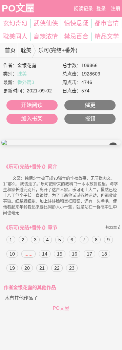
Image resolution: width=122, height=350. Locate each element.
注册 (115, 8)
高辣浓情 (46, 36)
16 (74, 254)
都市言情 (107, 23)
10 (12, 254)
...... (28, 254)
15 (59, 254)
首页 (10, 50)
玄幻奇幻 (15, 23)
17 (89, 254)
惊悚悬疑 (76, 23)
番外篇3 (25, 82)
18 (104, 254)
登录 (101, 8)
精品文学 (107, 36)
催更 (90, 105)
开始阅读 (32, 105)
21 (42, 268)
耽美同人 (15, 36)
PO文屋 (18, 8)
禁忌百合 (76, 36)
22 (57, 268)
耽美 (26, 50)
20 (27, 268)
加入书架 (32, 119)
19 (12, 268)
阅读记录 (83, 8)
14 (44, 254)
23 (72, 268)
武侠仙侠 (46, 23)
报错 (90, 119)
